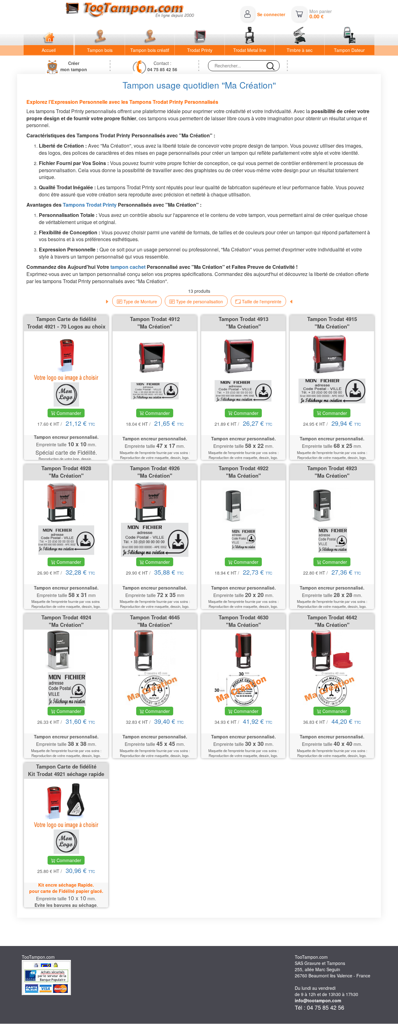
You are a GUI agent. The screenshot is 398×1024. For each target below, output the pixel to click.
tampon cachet (128, 266)
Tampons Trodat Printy (90, 204)
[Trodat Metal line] (250, 36)
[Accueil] (48, 36)
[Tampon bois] (100, 36)
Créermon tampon (73, 66)
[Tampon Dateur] (349, 36)
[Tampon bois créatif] (150, 36)
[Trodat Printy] (199, 36)
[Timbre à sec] (299, 36)
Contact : (162, 66)
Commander (68, 413)
